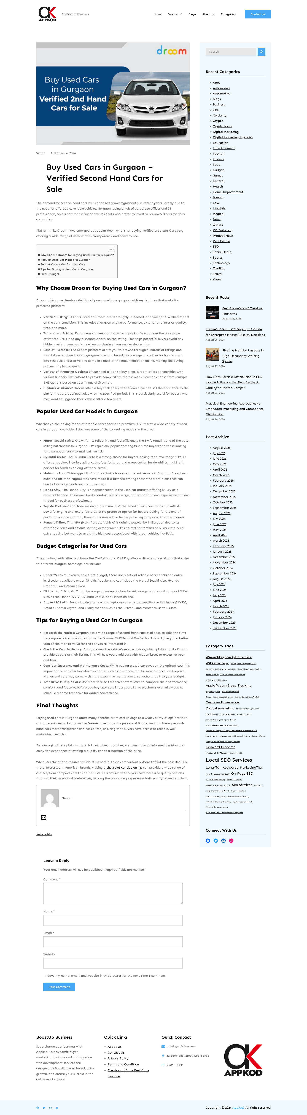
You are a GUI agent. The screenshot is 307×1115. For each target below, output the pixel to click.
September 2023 (224, 628)
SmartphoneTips (238, 791)
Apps (216, 83)
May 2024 (219, 595)
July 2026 (219, 453)
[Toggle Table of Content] (110, 249)
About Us (114, 1047)
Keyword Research (220, 747)
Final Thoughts (51, 274)
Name (49, 911)
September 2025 (224, 508)
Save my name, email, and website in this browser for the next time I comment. (107, 976)
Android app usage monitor (250, 669)
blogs (217, 99)
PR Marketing (223, 230)
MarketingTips (251, 767)
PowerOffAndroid (234, 779)
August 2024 (221, 579)
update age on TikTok (242, 802)
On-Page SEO (242, 773)
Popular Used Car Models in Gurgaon (65, 259)
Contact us (258, 14)
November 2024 (224, 562)
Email (48, 933)
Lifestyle (219, 208)
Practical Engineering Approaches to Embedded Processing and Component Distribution (234, 408)
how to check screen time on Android (222, 725)
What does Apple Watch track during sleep (224, 813)
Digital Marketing (226, 132)
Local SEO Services (229, 760)
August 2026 (221, 448)
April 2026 (220, 469)
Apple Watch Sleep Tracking (229, 685)
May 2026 (219, 464)
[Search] (261, 52)
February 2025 (223, 546)
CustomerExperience (222, 702)
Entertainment (224, 148)
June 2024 (219, 590)
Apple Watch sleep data (216, 680)
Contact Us (116, 1052)
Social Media (222, 252)
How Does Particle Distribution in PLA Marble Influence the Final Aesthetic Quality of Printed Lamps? (234, 382)
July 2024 (219, 584)
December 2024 (224, 557)
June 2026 (219, 458)
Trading (219, 268)
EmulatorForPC (244, 714)
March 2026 (221, 475)
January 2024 (222, 617)
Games (218, 175)
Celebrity (220, 115)
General (218, 181)
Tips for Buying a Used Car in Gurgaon (67, 269)
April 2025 (220, 535)
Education (220, 143)
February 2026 (223, 480)
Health (218, 186)
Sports (217, 257)
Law (216, 203)
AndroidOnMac (212, 675)
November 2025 (224, 497)
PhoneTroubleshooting (215, 779)
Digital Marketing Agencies (233, 137)
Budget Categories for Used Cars (63, 264)
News (216, 219)
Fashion (218, 154)
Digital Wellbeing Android (247, 709)
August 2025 (221, 513)
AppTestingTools (213, 691)
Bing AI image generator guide (219, 697)
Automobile (44, 834)
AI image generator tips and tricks (221, 669)
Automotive (222, 93)
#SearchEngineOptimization (229, 657)
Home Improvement (228, 192)
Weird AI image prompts (217, 807)
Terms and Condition (123, 1064)
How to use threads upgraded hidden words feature (228, 736)
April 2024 (220, 601)
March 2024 (221, 606)
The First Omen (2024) (215, 796)
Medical (218, 214)
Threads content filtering (238, 796)
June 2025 (219, 524)
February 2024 (223, 612)
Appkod (238, 1107)
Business (219, 104)
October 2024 (223, 568)
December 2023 (224, 623)
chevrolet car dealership (124, 767)
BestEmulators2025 (230, 691)
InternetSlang (258, 736)
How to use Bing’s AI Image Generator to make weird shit (231, 730)
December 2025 (224, 491)
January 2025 (222, 552)
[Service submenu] (180, 13)
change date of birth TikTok (247, 697)
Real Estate (221, 241)
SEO (216, 246)
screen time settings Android (218, 785)
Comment (51, 879)
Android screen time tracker (232, 675)
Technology (221, 263)
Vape (217, 279)
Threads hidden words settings (218, 802)
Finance (218, 159)
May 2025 (219, 530)
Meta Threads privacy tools (217, 774)
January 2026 (222, 486)
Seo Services (242, 785)
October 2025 (223, 502)
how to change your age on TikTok (221, 720)
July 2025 (219, 519)
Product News (223, 236)
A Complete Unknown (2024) (243, 664)
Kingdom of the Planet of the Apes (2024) (224, 753)
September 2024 (224, 573)
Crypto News (222, 126)
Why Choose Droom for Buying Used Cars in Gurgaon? (77, 255)
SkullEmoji (258, 785)
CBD (216, 110)
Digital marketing (220, 708)
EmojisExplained (228, 714)
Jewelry (218, 197)
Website (49, 954)
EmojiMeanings (212, 714)
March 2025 (221, 540)
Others (218, 225)
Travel (217, 274)
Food (216, 165)
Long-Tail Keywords (222, 767)
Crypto (218, 121)
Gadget (218, 170)
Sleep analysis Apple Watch (217, 791)
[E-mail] (43, 819)
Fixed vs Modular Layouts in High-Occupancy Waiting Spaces (243, 355)
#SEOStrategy (217, 663)
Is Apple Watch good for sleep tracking (223, 741)
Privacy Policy (118, 1058)
